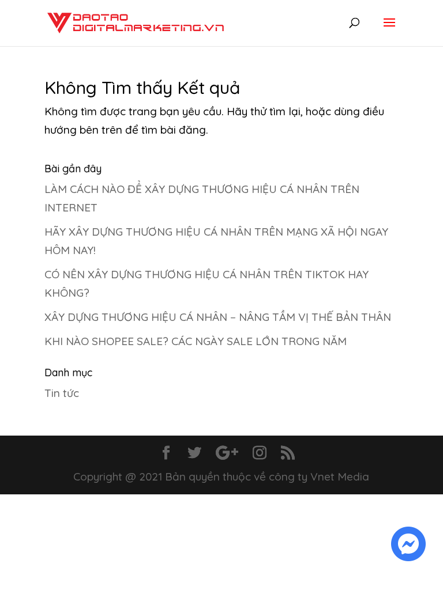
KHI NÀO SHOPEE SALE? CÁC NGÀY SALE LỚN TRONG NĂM (195, 341)
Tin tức (61, 393)
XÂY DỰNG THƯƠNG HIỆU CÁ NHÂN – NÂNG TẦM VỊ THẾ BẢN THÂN (217, 317)
